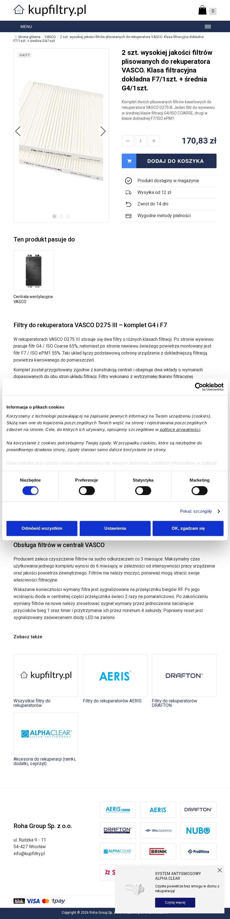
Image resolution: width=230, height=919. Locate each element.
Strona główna (29, 37)
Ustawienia (115, 528)
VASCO (50, 37)
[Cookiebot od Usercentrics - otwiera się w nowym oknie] (199, 387)
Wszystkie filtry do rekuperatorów (31, 703)
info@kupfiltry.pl (29, 853)
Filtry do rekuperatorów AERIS (112, 700)
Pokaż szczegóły (196, 511)
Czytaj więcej (175, 902)
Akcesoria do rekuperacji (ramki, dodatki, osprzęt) (44, 761)
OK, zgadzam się (188, 528)
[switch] (87, 490)
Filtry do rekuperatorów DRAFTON (174, 703)
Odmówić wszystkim (42, 528)
